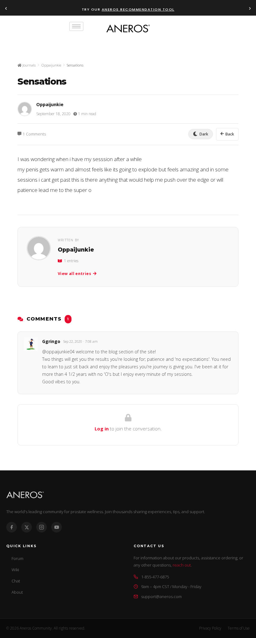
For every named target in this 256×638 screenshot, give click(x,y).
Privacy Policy (210, 628)
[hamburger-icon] (76, 26)
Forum (17, 558)
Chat (16, 581)
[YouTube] (56, 527)
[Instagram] (41, 527)
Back (229, 134)
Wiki (15, 569)
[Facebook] (11, 527)
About (17, 592)
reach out (182, 565)
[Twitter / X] (26, 527)
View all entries (74, 273)
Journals (29, 65)
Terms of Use (239, 628)
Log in (102, 428)
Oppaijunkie (51, 65)
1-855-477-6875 (155, 577)
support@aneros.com (161, 596)
